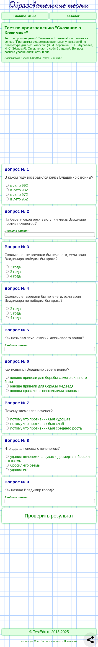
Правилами (70, 641)
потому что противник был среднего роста (45, 428)
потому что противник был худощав (39, 419)
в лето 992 (18, 185)
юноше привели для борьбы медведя (41, 386)
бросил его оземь (24, 465)
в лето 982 (18, 190)
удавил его (18, 470)
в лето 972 (18, 195)
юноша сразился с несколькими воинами (44, 391)
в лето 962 (18, 199)
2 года (15, 272)
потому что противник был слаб (36, 424)
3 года (15, 267)
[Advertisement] (49, 113)
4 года (15, 276)
